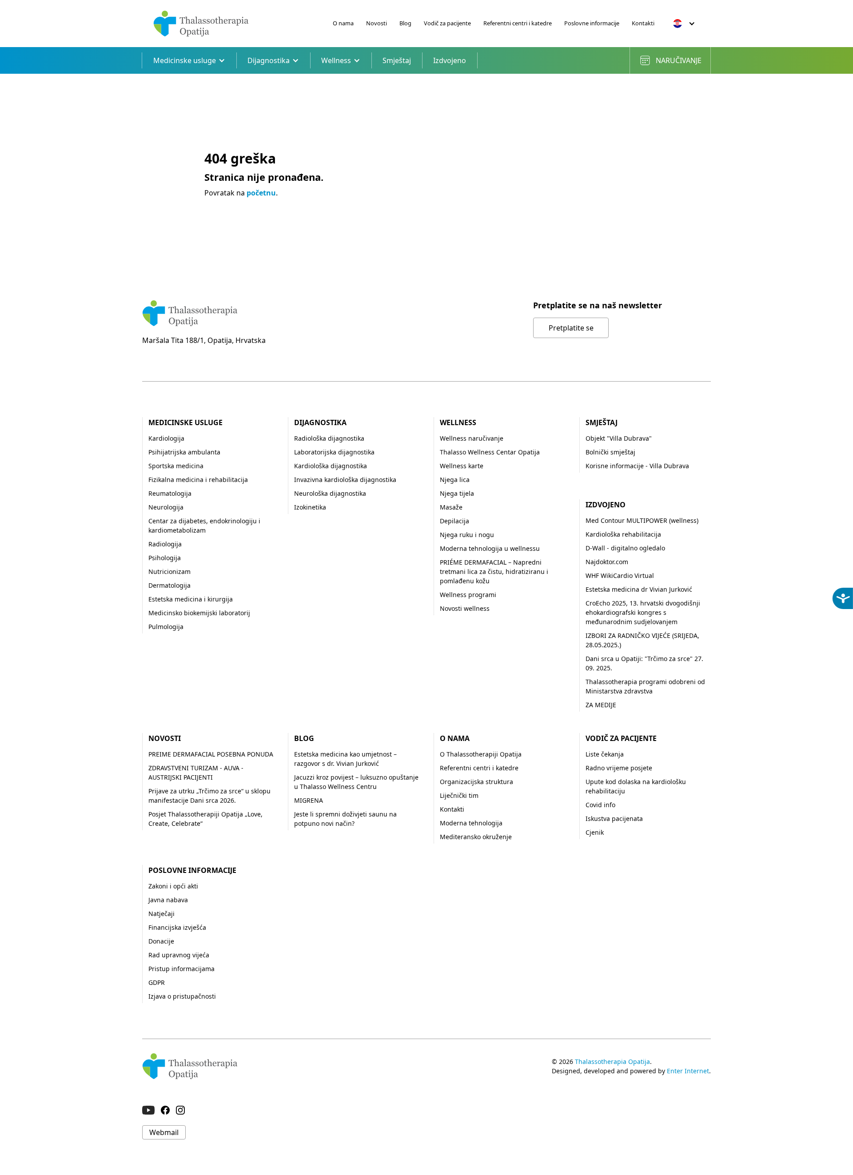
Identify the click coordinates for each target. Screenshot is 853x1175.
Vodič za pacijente (447, 23)
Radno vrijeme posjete (619, 768)
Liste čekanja (605, 754)
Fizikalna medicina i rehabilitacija (198, 479)
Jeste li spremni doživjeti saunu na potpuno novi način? (345, 819)
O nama (343, 23)
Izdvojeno (449, 60)
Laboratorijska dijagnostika (334, 452)
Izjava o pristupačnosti (182, 996)
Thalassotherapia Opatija (612, 1061)
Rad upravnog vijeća (178, 955)
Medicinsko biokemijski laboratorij (199, 613)
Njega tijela (457, 493)
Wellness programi (468, 594)
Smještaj (397, 60)
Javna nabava (168, 900)
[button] (684, 24)
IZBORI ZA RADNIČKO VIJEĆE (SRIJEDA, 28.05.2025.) (642, 640)
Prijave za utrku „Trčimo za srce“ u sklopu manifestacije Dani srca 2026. (209, 796)
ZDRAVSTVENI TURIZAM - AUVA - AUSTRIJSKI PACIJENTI (195, 772)
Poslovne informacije (591, 23)
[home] (201, 23)
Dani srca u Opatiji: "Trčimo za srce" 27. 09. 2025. (644, 663)
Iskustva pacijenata (614, 818)
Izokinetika (310, 507)
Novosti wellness (465, 608)
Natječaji (161, 913)
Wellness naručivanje (471, 438)
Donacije (161, 941)
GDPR (156, 982)
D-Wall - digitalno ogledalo (625, 548)
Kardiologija (166, 438)
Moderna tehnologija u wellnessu (490, 548)
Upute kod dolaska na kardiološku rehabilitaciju (636, 786)
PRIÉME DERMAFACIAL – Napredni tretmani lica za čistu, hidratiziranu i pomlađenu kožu (494, 571)
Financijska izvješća (177, 927)
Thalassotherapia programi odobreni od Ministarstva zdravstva (645, 686)
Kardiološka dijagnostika (330, 466)
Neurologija (165, 507)
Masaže (451, 507)
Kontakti (643, 23)
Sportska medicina (175, 466)
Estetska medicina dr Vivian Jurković (639, 589)
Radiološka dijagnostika (329, 438)
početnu (261, 193)
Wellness (458, 422)
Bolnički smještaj (610, 452)
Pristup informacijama (181, 968)
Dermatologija (169, 585)
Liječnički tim (459, 795)
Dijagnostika (320, 422)
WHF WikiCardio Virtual (620, 575)
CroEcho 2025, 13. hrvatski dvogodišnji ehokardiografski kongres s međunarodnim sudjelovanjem (643, 612)
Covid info (600, 805)
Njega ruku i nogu (467, 534)
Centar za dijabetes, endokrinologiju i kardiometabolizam (204, 525)
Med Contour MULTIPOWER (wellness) (642, 520)
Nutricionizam (169, 571)
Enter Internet (688, 1071)
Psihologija (164, 558)
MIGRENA (308, 800)
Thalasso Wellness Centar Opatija (490, 452)
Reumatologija (169, 493)
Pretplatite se (571, 328)
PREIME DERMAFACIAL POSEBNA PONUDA (210, 754)
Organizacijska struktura (476, 781)
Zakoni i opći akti (173, 886)
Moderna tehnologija (471, 823)
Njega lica (455, 479)
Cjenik (595, 832)
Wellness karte (461, 466)
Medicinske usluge (185, 422)
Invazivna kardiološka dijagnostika (345, 479)
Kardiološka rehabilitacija (623, 534)
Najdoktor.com (607, 562)
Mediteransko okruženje (476, 836)
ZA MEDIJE (601, 705)
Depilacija (454, 521)
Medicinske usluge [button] (184, 60)
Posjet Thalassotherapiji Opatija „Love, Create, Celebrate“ (205, 819)
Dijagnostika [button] (268, 60)
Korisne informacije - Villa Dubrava (637, 466)
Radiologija (165, 544)
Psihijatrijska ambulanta (184, 452)
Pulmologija (165, 626)
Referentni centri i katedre (517, 23)
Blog (405, 23)
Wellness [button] (336, 60)
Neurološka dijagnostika (330, 493)
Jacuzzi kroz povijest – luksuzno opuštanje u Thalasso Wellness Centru (356, 782)
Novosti (376, 23)
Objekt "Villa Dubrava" (619, 438)
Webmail (164, 1132)
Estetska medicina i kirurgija (190, 599)
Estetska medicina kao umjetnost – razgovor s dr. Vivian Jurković (345, 759)
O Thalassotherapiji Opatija (481, 754)
